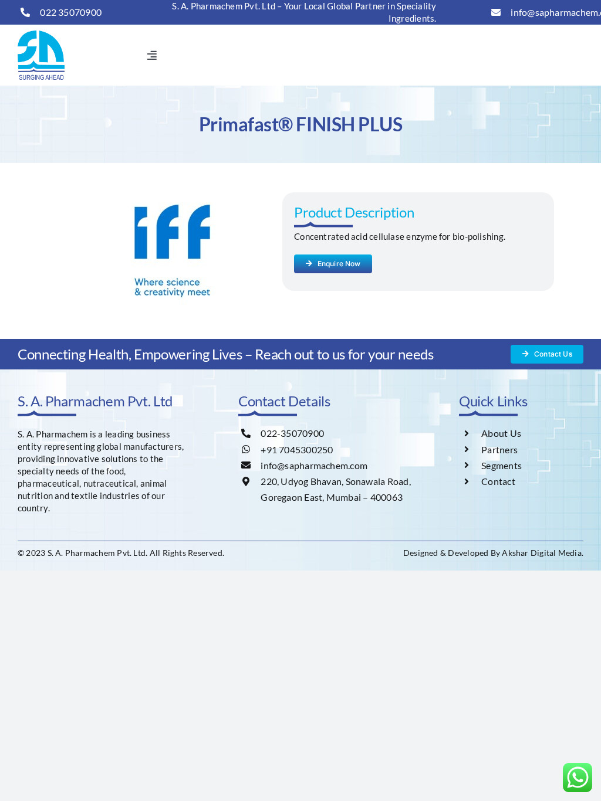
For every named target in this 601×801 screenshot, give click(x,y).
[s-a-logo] (41, 34)
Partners (499, 449)
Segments (501, 465)
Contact (498, 481)
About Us (501, 433)
